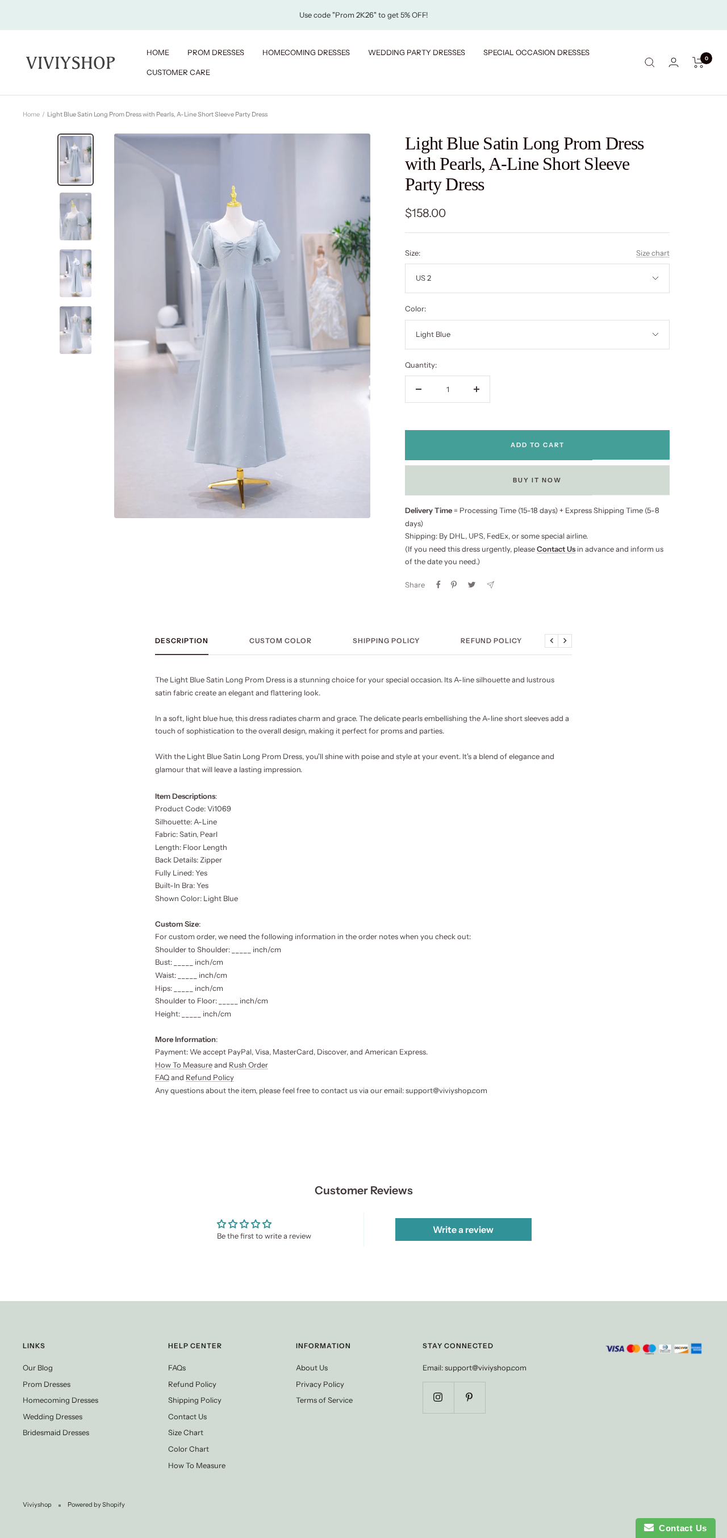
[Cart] (698, 62)
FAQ (162, 1077)
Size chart (653, 252)
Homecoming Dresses (60, 1399)
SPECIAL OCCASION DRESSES (536, 52)
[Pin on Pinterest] (454, 585)
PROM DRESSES (215, 52)
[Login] (673, 62)
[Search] (650, 62)
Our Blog (38, 1367)
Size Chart (185, 1432)
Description (181, 641)
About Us (312, 1367)
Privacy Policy (320, 1384)
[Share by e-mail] (490, 585)
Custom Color (280, 641)
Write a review (463, 1229)
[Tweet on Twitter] (472, 585)
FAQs (177, 1367)
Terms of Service (324, 1399)
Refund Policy (491, 641)
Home (31, 114)
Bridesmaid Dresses (56, 1432)
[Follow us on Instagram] (438, 1397)
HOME (158, 52)
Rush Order (248, 1064)
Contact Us (187, 1416)
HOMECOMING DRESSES (306, 52)
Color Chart (188, 1448)
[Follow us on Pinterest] (469, 1397)
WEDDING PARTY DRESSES (416, 52)
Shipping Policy (386, 641)
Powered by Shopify (96, 1504)
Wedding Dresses (52, 1416)
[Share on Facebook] (438, 585)
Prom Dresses (46, 1384)
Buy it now (537, 480)
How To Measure (183, 1064)
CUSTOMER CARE (178, 72)
